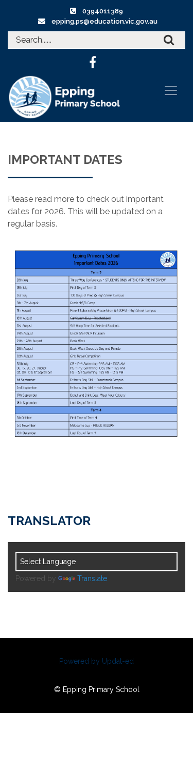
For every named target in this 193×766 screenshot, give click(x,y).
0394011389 (102, 11)
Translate (92, 578)
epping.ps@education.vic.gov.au (104, 21)
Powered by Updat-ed (96, 661)
